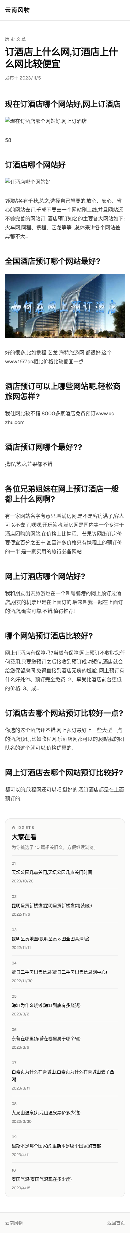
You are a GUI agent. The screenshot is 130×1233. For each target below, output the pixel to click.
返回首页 (116, 1223)
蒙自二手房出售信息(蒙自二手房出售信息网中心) (59, 972)
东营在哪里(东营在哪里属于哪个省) (46, 1038)
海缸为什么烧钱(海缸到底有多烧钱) (46, 1005)
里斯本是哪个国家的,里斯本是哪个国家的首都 (56, 1146)
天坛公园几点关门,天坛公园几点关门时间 (52, 872)
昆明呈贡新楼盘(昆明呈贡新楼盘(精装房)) (52, 905)
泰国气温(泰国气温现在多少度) (42, 1179)
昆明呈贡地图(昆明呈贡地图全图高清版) (50, 939)
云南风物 (18, 10)
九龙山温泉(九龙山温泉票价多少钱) (46, 1112)
